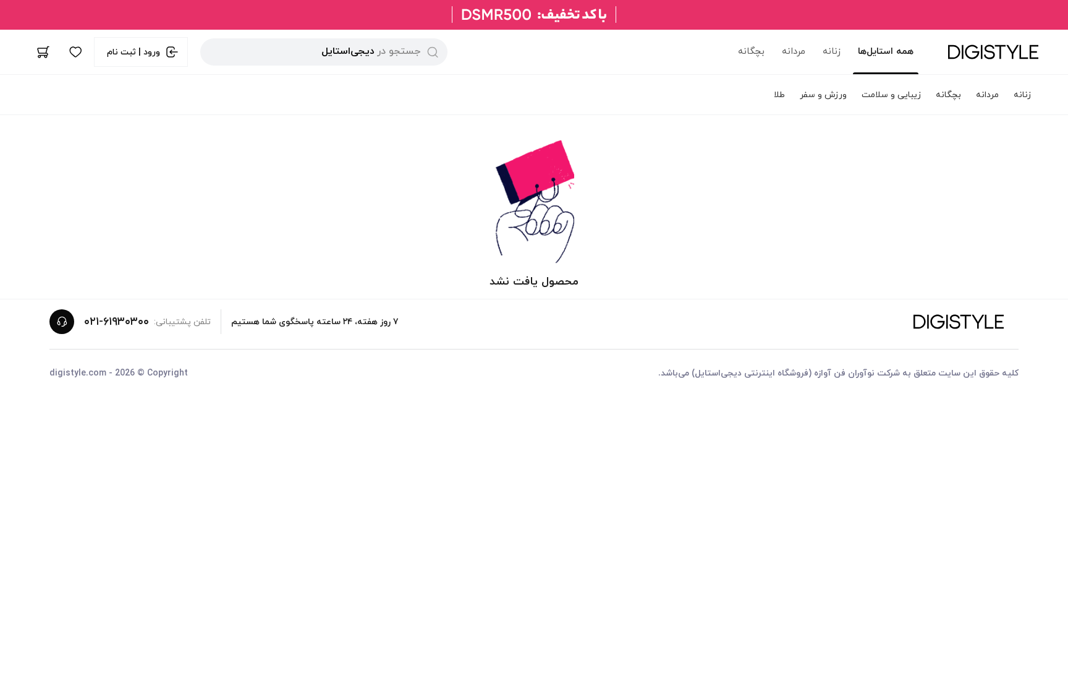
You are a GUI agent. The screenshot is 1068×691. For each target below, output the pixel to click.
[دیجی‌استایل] (993, 52)
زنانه (832, 51)
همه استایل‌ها (885, 51)
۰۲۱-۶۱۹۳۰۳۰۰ (116, 322)
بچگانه (751, 51)
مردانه (793, 51)
